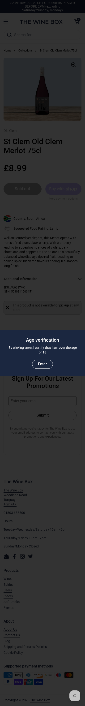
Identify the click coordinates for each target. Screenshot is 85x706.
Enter (42, 364)
